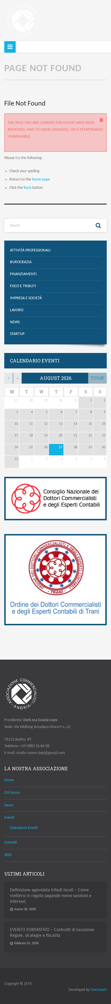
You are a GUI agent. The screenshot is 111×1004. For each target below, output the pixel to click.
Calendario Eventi (24, 828)
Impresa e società (26, 298)
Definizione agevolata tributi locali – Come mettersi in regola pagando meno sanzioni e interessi (50, 896)
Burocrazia (21, 262)
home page (41, 179)
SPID (8, 855)
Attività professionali (30, 250)
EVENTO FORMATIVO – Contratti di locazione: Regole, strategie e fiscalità (52, 933)
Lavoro (16, 310)
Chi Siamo (12, 793)
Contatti (10, 842)
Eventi (9, 817)
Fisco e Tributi (23, 286)
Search (98, 225)
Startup (17, 334)
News (15, 322)
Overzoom (98, 990)
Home (9, 780)
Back (27, 188)
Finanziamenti (23, 274)
